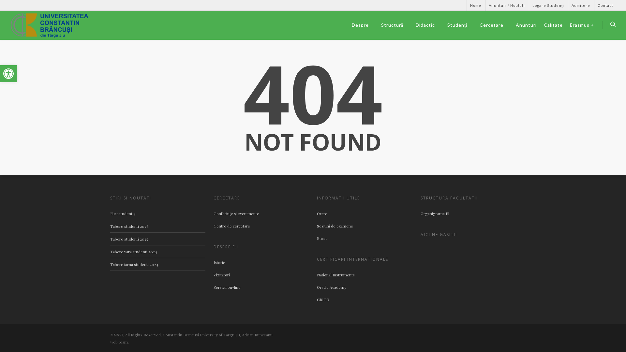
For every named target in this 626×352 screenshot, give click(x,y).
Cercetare (491, 25)
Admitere (581, 5)
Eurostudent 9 (123, 213)
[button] (8, 73)
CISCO (323, 299)
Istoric (219, 262)
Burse (322, 238)
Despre (360, 25)
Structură (392, 25)
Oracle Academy (331, 287)
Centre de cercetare (232, 225)
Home (475, 5)
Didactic (425, 25)
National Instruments (336, 274)
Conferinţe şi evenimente (236, 213)
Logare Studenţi (548, 5)
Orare (322, 213)
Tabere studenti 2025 (129, 239)
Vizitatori (222, 274)
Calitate (553, 25)
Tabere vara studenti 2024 (133, 251)
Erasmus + (582, 25)
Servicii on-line (227, 287)
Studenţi (457, 25)
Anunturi (526, 25)
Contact (605, 5)
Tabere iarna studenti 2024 (134, 264)
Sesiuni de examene (335, 225)
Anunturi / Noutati (507, 5)
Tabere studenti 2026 (129, 226)
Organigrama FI (435, 213)
